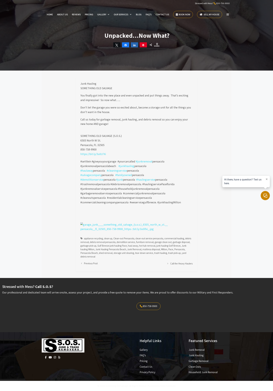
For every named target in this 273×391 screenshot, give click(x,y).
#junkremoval (144, 161)
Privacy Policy (147, 372)
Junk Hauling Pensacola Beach (110, 249)
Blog (139, 14)
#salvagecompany (90, 175)
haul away (133, 245)
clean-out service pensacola (149, 238)
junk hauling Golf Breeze (168, 245)
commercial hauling (174, 238)
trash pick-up (174, 252)
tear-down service (144, 252)
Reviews (76, 14)
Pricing (89, 14)
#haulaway (86, 170)
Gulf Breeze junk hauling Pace (112, 245)
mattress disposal (151, 249)
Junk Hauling (196, 355)
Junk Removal (134, 249)
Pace (170, 249)
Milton (164, 249)
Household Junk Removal (203, 372)
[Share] (125, 44)
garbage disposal (181, 242)
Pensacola (179, 249)
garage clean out (163, 242)
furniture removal (145, 242)
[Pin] (143, 44)
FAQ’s (149, 14)
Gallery (101, 14)
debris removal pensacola (102, 242)
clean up (108, 238)
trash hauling (160, 252)
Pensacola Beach (89, 252)
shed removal (105, 252)
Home (50, 14)
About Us (62, 14)
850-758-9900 (223, 3)
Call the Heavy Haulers (181, 263)
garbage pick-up (88, 245)
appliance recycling (93, 238)
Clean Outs (195, 366)
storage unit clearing (124, 252)
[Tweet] (116, 44)
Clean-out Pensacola (123, 238)
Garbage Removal (199, 361)
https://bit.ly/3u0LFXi (93, 154)
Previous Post (91, 263)
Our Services (121, 14)
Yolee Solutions (168, 385)
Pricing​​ (144, 361)
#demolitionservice (91, 179)
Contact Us (162, 14)
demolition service (126, 242)
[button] (227, 14)
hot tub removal (147, 245)
